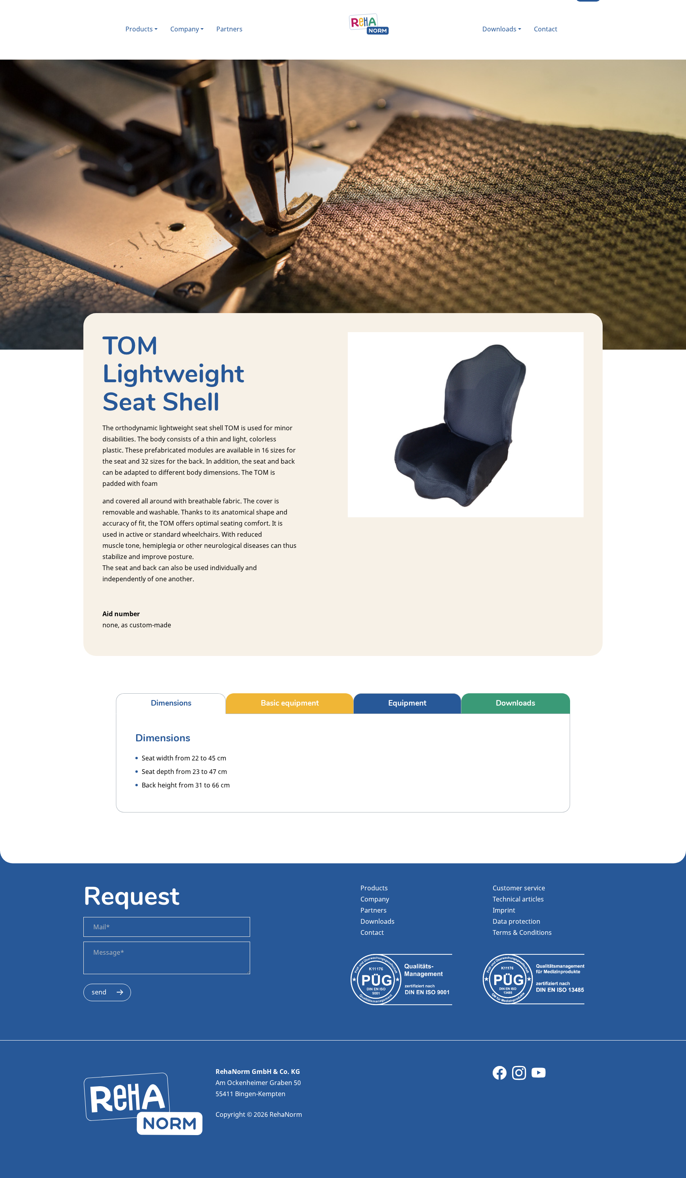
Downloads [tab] (515, 703)
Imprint (504, 910)
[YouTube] (538, 1076)
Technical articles (518, 899)
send (99, 992)
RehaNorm (369, 24)
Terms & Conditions (522, 932)
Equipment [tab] (407, 703)
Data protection (516, 921)
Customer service (519, 888)
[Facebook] (500, 1076)
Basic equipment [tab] (290, 703)
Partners (229, 29)
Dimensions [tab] (171, 703)
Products (139, 29)
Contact (545, 29)
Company (184, 29)
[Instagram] (519, 1076)
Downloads (499, 29)
